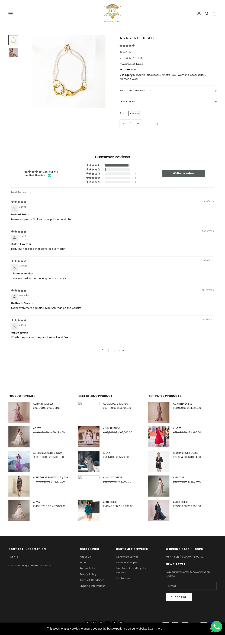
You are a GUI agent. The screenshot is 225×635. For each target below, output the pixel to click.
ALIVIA (36, 502)
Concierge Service (127, 556)
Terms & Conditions (92, 580)
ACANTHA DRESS (182, 403)
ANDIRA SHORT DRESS (185, 453)
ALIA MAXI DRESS (112, 477)
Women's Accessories (191, 75)
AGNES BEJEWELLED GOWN (48, 453)
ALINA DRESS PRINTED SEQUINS (50, 477)
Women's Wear (129, 79)
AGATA (37, 428)
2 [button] (108, 350)
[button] (127, 45)
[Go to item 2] (13, 53)
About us (85, 556)
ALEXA (106, 453)
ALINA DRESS (110, 502)
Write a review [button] (183, 173)
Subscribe (179, 597)
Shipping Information (92, 586)
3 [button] (114, 350)
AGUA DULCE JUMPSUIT (116, 403)
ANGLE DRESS (180, 502)
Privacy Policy (88, 574)
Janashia (126, 52)
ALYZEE (177, 428)
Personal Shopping (127, 562)
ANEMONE (178, 477)
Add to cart (157, 123)
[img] (18, 202)
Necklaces (153, 75)
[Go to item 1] (13, 40)
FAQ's (83, 562)
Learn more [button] (155, 628)
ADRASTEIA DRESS (43, 403)
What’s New (169, 75)
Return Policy (88, 568)
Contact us (123, 578)
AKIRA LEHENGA (111, 428)
